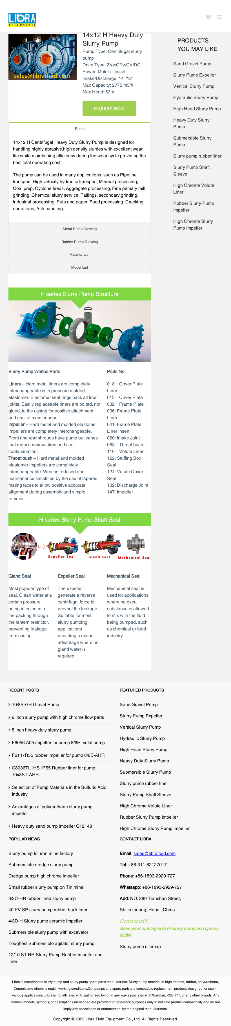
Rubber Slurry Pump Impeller (149, 817)
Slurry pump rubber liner (197, 155)
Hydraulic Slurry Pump (195, 97)
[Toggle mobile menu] (220, 17)
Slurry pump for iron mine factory (40, 853)
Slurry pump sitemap (140, 946)
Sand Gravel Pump (192, 63)
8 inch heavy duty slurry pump (41, 729)
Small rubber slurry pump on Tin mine (45, 887)
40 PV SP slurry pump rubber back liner (47, 909)
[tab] (79, 128)
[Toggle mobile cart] (208, 17)
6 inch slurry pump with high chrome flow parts (58, 717)
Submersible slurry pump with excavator (48, 932)
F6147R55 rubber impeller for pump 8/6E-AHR (58, 755)
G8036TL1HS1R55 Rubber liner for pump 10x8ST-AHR (53, 771)
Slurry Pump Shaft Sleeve (145, 794)
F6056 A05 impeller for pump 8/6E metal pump (58, 742)
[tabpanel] (79, 178)
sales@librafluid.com (155, 853)
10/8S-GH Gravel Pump (35, 704)
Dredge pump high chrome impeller (43, 875)
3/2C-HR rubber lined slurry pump (42, 898)
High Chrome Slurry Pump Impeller (155, 828)
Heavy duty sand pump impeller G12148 (52, 826)
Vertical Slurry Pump (193, 86)
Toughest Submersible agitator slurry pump (51, 943)
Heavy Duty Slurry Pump (144, 760)
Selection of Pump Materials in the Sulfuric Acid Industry (59, 790)
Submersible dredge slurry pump (41, 864)
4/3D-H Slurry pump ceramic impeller (45, 920)
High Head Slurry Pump (197, 108)
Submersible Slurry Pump (145, 771)
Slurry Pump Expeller (194, 74)
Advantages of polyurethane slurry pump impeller (52, 810)
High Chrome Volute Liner (146, 805)
